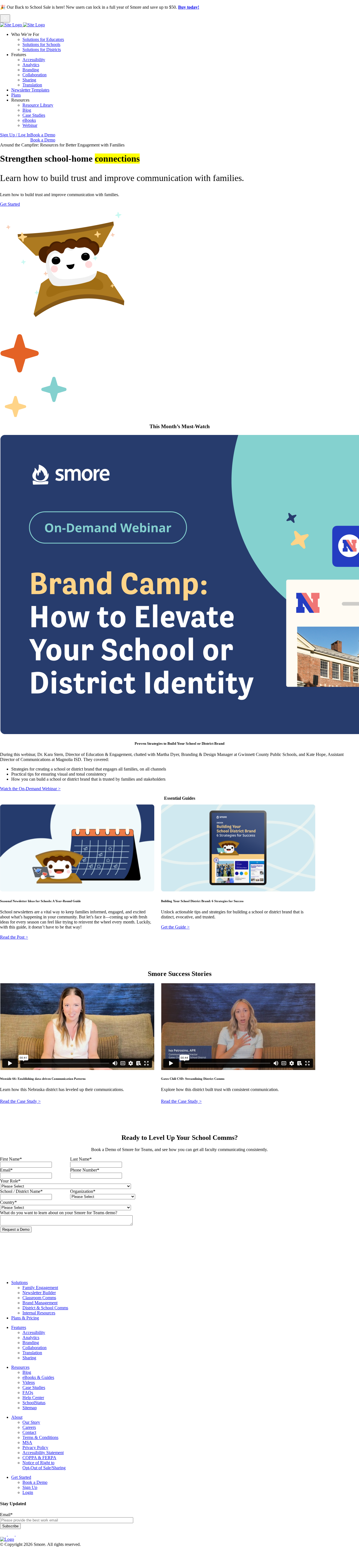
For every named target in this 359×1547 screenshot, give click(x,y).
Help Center (33, 1397)
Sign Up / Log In (15, 134)
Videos (28, 1382)
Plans (16, 95)
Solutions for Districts (41, 49)
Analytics (30, 64)
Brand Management (39, 1302)
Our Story (31, 1422)
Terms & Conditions (40, 1437)
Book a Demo (42, 134)
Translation (32, 84)
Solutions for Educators (43, 39)
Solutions (19, 1282)
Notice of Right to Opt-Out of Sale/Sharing (44, 1465)
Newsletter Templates (30, 90)
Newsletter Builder (39, 1292)
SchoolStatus (33, 1402)
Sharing (29, 79)
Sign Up (29, 1487)
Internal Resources (38, 1312)
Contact (29, 1432)
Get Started (10, 204)
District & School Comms (45, 1307)
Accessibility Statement (43, 1452)
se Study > (31, 1101)
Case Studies (33, 115)
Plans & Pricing (25, 1317)
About (16, 1417)
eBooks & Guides (38, 1377)
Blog (26, 110)
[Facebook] (4, 1534)
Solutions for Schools (41, 44)
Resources (20, 1367)
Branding (30, 69)
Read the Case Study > (181, 1101)
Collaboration (34, 74)
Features (18, 1327)
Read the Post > (14, 937)
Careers (29, 1427)
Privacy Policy (35, 1447)
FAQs (27, 1392)
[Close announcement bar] (5, 18)
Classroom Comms (39, 1297)
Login (27, 1492)
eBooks (29, 120)
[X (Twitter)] (19, 1534)
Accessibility (33, 59)
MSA (27, 1442)
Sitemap (29, 1407)
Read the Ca (11, 1101)
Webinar (29, 125)
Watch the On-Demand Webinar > (30, 788)
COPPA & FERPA (39, 1457)
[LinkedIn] (12, 1534)
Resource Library (37, 105)
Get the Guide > (175, 927)
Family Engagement (40, 1287)
